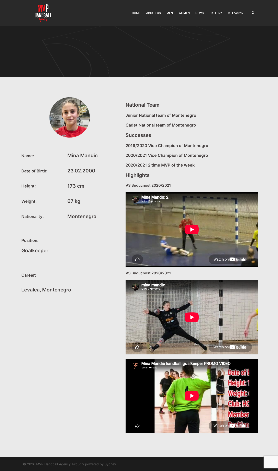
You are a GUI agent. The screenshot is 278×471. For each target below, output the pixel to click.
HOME (136, 13)
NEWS (199, 13)
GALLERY (215, 13)
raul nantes (235, 13)
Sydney (110, 464)
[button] (253, 13)
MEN (169, 13)
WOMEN (184, 13)
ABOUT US (153, 13)
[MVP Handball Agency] (43, 13)
